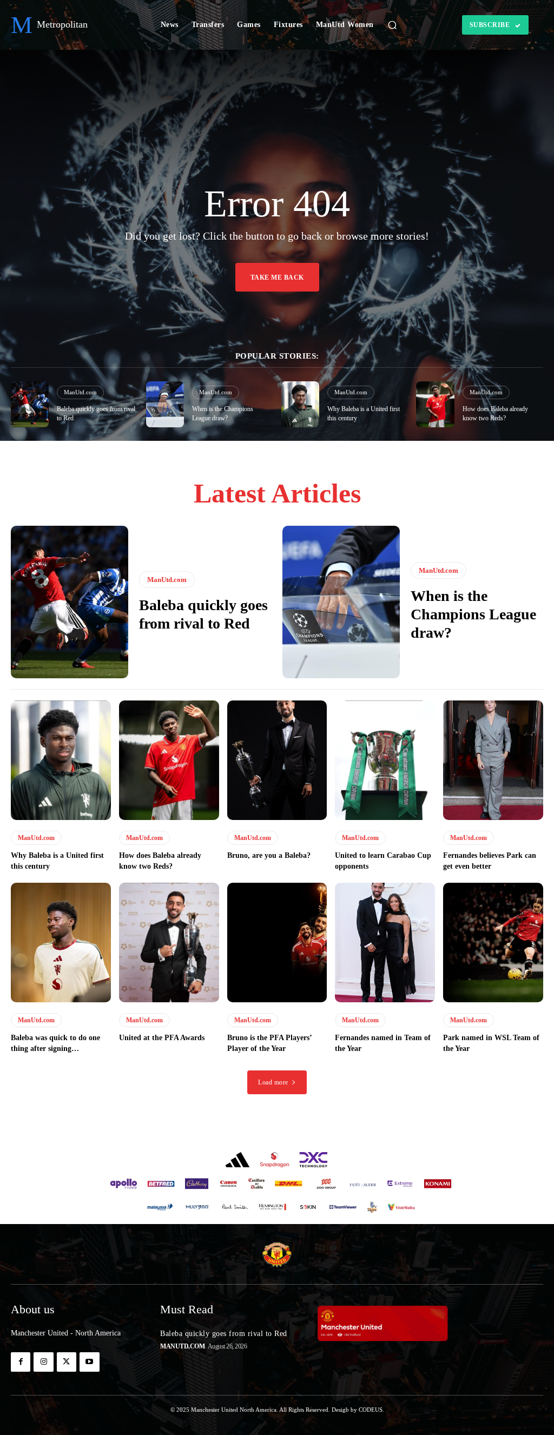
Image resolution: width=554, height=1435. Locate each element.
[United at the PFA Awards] (169, 943)
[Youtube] (89, 1362)
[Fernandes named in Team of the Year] (385, 943)
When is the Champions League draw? (473, 613)
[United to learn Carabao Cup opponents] (385, 760)
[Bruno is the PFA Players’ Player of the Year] (277, 943)
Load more (273, 1082)
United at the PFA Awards (162, 1038)
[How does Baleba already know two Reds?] (435, 404)
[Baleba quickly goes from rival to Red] (30, 404)
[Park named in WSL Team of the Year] (493, 943)
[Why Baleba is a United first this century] (300, 404)
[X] (66, 1362)
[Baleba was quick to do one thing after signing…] (61, 943)
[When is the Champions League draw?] (165, 404)
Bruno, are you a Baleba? (269, 855)
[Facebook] (20, 1362)
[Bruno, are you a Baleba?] (277, 760)
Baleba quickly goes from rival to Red (223, 1334)
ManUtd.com (80, 392)
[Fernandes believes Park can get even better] (493, 760)
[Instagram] (43, 1362)
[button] (392, 25)
